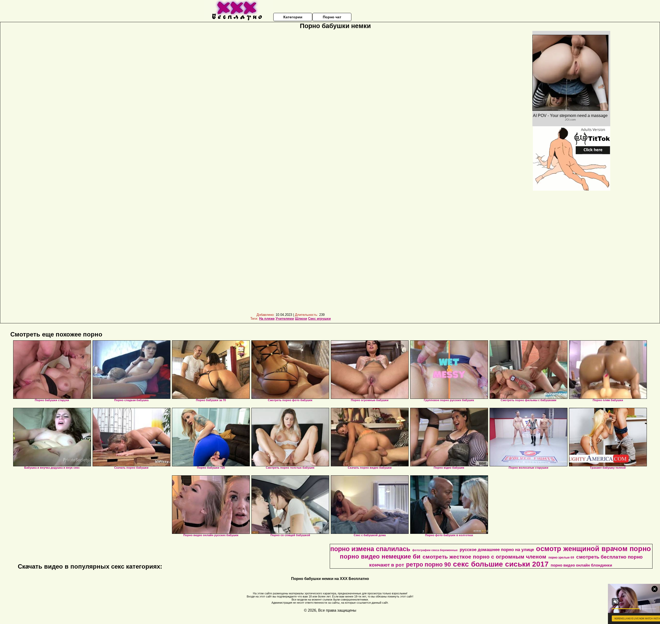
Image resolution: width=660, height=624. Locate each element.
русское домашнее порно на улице (497, 549)
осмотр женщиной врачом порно (593, 549)
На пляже (267, 319)
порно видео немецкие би (380, 556)
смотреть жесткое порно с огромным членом (484, 557)
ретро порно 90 (428, 564)
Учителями (285, 319)
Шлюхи (301, 319)
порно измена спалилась (370, 548)
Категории (292, 17)
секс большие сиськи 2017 (501, 564)
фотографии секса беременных (435, 550)
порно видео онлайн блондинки (581, 565)
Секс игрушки (319, 319)
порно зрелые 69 (561, 557)
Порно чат (332, 17)
